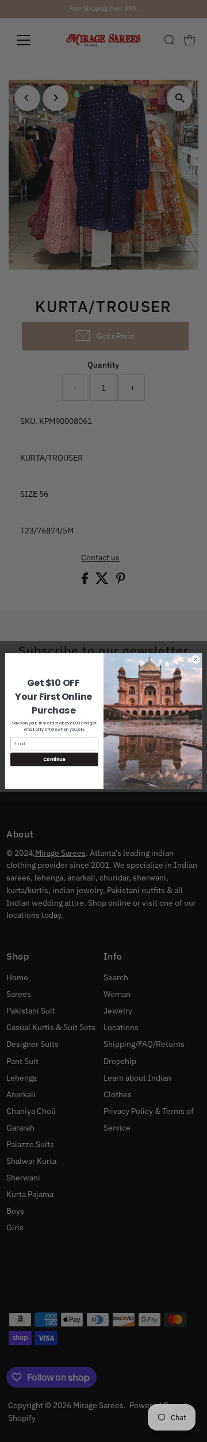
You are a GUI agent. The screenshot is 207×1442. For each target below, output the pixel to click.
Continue (54, 759)
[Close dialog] (195, 659)
